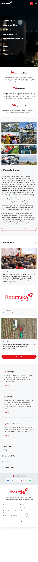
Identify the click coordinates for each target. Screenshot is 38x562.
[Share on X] (17, 480)
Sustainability (10, 25)
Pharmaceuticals (11, 39)
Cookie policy (24, 514)
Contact (22, 508)
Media (5, 46)
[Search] (31, 3)
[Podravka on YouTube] (21, 521)
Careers (6, 54)
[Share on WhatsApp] (30, 480)
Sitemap (5, 505)
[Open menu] (36, 3)
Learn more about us (18, 229)
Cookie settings (24, 517)
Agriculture (8, 34)
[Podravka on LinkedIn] (16, 521)
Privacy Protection (25, 511)
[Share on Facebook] (12, 480)
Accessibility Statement (10, 515)
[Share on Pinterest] (21, 480)
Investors (6, 50)
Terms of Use (7, 508)
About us (7, 21)
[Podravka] (6, 4)
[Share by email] (25, 480)
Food (5, 30)
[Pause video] (34, 63)
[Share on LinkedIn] (8, 480)
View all (18, 357)
